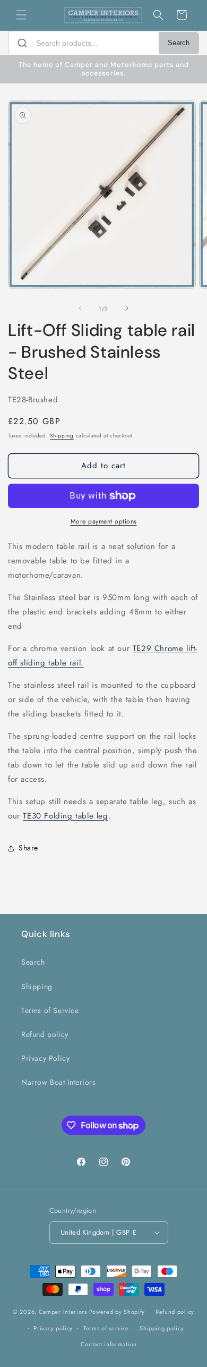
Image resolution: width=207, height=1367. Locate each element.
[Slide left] (80, 308)
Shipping (62, 436)
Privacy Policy (45, 1058)
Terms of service (106, 1328)
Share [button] (28, 847)
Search (178, 43)
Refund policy (44, 1034)
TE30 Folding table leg (65, 816)
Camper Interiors (63, 1311)
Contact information (109, 1344)
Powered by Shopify (117, 1311)
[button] (21, 15)
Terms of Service (50, 1010)
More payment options (104, 521)
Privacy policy (53, 1328)
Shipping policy (162, 1328)
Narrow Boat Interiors (58, 1082)
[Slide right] (127, 308)
